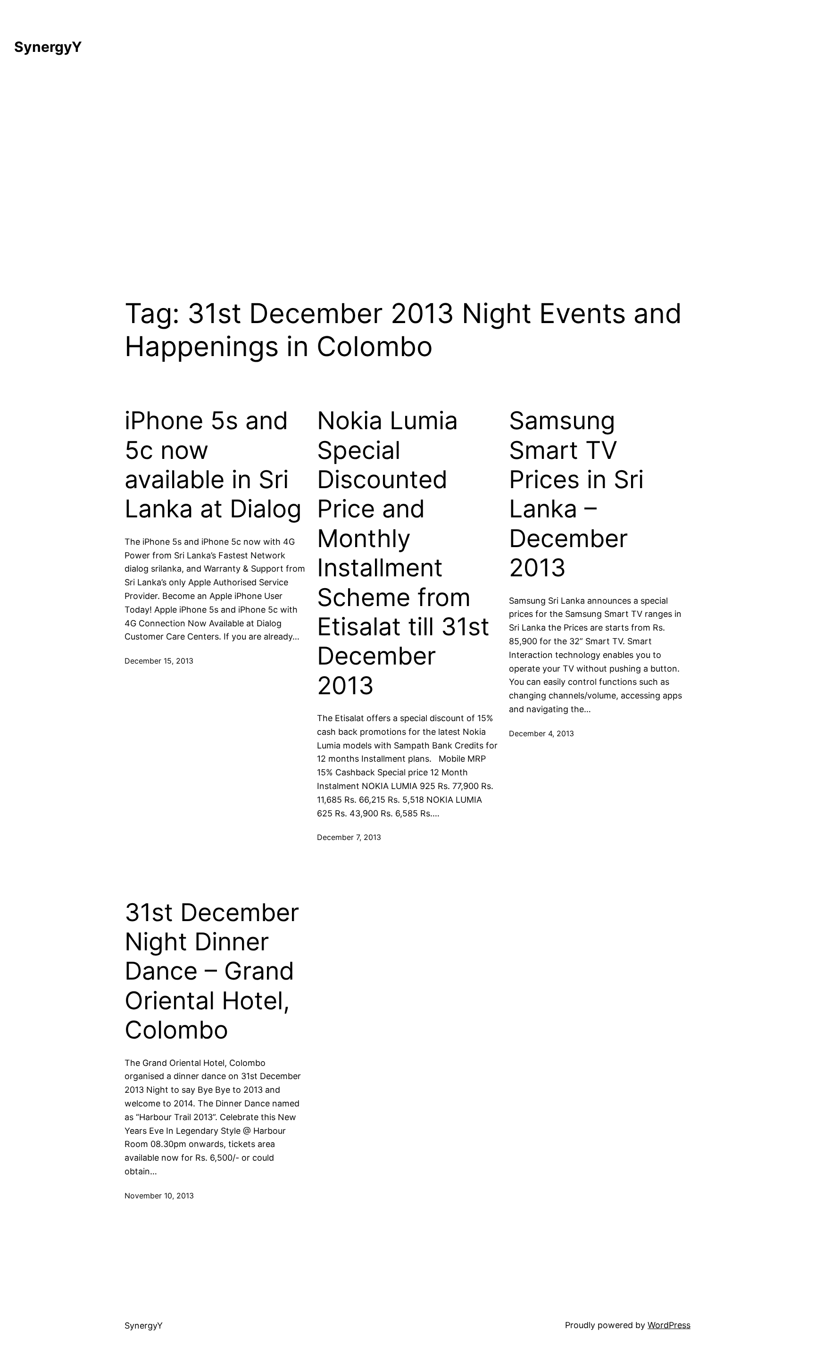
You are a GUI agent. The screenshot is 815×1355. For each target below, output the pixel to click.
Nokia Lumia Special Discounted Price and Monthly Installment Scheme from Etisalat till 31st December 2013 (403, 553)
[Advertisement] (407, 171)
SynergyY (48, 46)
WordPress (669, 1325)
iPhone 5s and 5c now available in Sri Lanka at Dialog (213, 465)
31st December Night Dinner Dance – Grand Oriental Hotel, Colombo (212, 971)
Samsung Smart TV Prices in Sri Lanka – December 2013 (576, 494)
